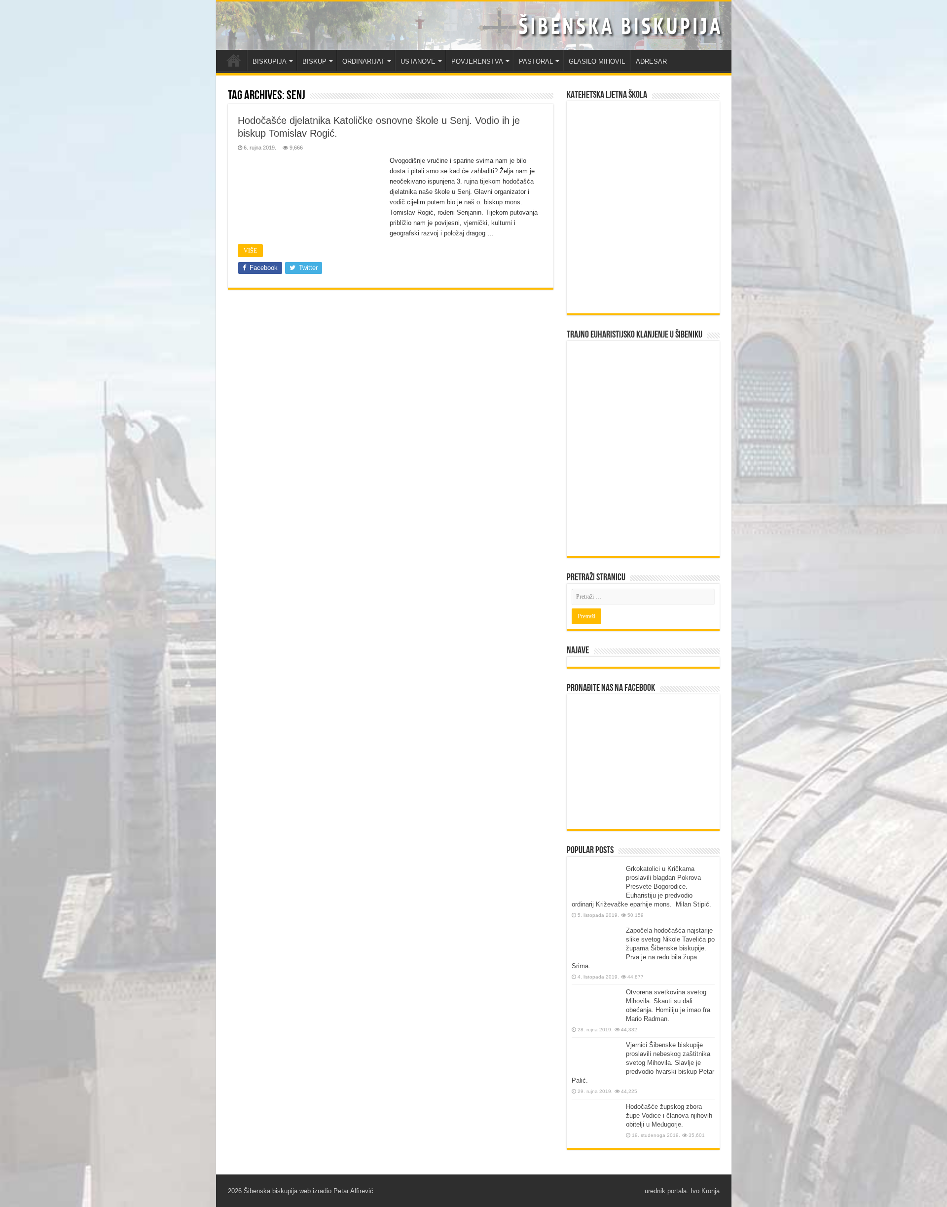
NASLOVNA (234, 60)
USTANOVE (418, 61)
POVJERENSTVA (477, 61)
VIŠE (250, 250)
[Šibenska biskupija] (473, 25)
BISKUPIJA (270, 61)
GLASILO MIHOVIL (597, 61)
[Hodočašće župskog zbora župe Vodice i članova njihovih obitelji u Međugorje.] (596, 1120)
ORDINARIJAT (363, 61)
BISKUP (314, 61)
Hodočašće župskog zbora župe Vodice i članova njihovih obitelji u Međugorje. (669, 1115)
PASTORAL (536, 61)
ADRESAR (651, 61)
